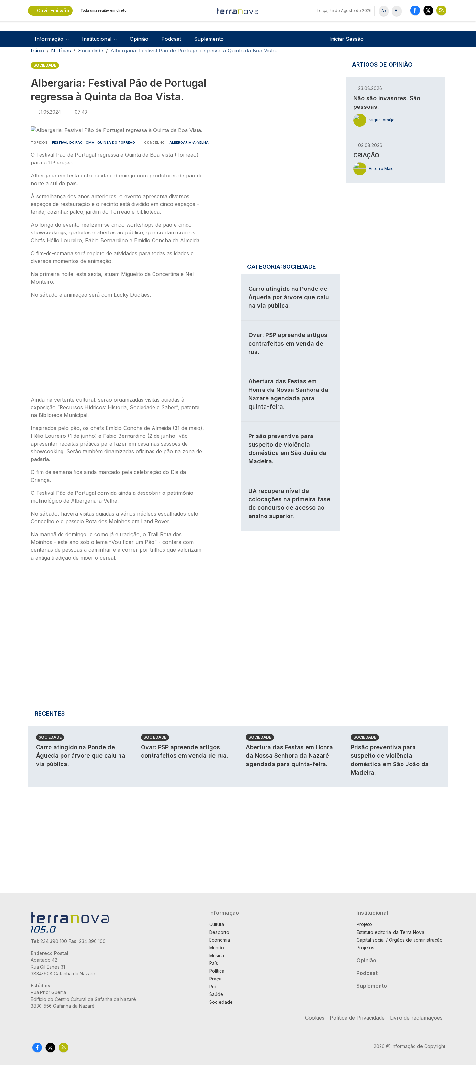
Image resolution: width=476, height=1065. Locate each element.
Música (216, 955)
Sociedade (90, 50)
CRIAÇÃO (366, 155)
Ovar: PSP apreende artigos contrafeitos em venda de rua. (287, 343)
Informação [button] (49, 39)
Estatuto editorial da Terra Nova (390, 932)
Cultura (216, 924)
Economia (219, 940)
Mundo (216, 947)
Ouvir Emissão (53, 10)
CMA (90, 142)
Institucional (372, 913)
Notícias (61, 50)
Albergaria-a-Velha (189, 142)
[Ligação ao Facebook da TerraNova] (415, 10)
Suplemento (209, 39)
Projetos (365, 947)
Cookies (314, 1017)
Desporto (219, 932)
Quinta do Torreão (116, 142)
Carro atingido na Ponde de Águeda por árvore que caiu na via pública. (288, 297)
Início (37, 50)
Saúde (216, 994)
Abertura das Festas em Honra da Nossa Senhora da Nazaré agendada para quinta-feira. (289, 755)
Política (216, 971)
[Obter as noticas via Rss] (441, 10)
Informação (224, 913)
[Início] (238, 10)
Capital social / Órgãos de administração (400, 940)
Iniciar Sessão (346, 39)
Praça (215, 978)
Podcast (171, 39)
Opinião (139, 39)
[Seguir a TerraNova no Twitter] (428, 10)
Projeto (364, 924)
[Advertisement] (117, 349)
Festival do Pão (67, 142)
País (213, 963)
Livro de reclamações (416, 1017)
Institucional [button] (96, 39)
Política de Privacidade (357, 1017)
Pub (213, 986)
